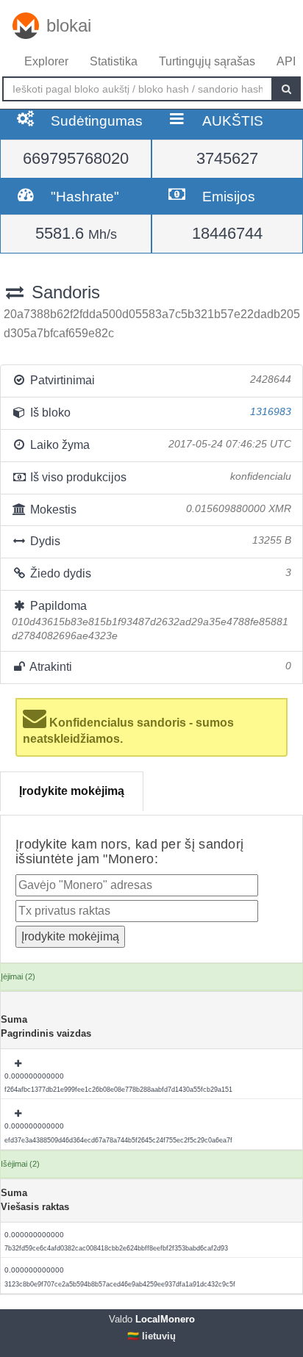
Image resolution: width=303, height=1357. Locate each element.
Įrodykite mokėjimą (71, 791)
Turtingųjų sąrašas (207, 61)
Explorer (46, 61)
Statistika (114, 61)
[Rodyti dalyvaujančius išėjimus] (19, 1064)
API (286, 61)
